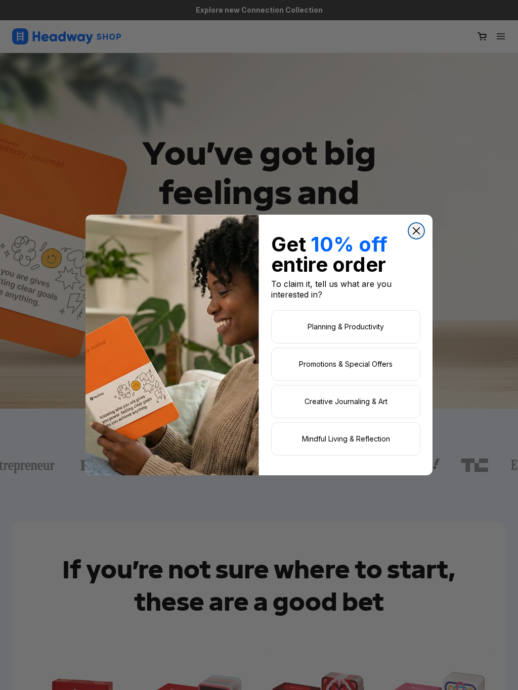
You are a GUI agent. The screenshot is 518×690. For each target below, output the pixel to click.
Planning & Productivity (346, 326)
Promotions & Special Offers (346, 364)
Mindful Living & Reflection (346, 438)
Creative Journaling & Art (346, 401)
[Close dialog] (416, 231)
